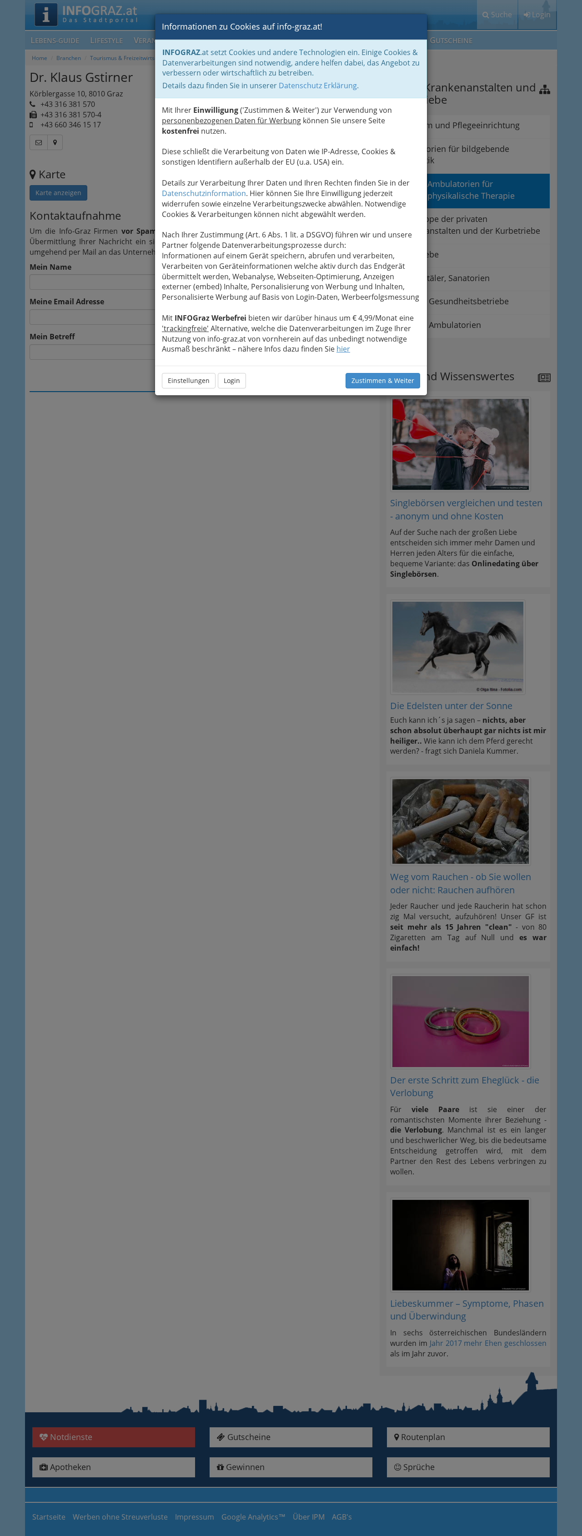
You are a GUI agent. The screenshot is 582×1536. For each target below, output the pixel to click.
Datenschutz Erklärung (318, 86)
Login (232, 380)
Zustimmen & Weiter (382, 380)
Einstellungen (189, 380)
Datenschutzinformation (204, 193)
